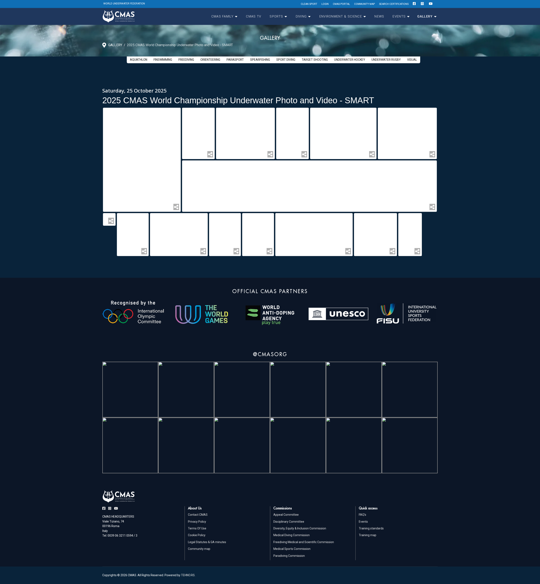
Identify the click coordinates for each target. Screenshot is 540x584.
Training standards (371, 528)
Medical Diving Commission (291, 535)
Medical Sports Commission (291, 548)
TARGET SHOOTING (315, 59)
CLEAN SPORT (309, 4)
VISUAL (412, 59)
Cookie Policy (196, 535)
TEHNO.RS (188, 575)
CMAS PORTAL (341, 4)
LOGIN (325, 4)
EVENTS (399, 16)
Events (363, 521)
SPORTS (276, 16)
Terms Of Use (197, 528)
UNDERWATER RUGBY (386, 59)
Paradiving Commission (289, 555)
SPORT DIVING (285, 59)
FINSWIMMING (163, 59)
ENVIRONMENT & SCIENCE (340, 16)
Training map (367, 535)
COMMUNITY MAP (364, 4)
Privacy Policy (197, 521)
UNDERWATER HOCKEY (349, 59)
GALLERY (425, 16)
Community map (199, 548)
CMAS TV (253, 16)
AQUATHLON (138, 59)
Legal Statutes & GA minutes (207, 542)
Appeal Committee (286, 514)
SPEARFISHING (260, 59)
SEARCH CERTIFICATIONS (394, 4)
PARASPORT (235, 59)
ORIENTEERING (210, 59)
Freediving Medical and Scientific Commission (303, 542)
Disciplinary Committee (288, 521)
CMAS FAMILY (222, 16)
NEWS (379, 16)
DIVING (301, 16)
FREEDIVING (186, 59)
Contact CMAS (198, 514)
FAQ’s (362, 514)
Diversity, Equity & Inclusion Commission (299, 528)
